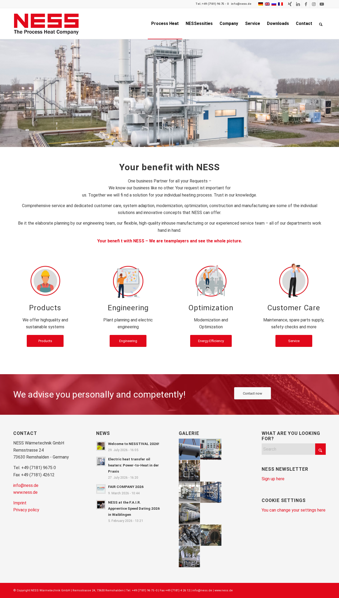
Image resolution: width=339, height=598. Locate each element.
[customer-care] (294, 280)
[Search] (321, 23)
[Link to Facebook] (306, 4)
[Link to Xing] (290, 4)
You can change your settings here (293, 510)
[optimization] (211, 280)
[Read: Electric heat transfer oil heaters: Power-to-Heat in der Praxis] (101, 461)
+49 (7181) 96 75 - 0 (215, 4)
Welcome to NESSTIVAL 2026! (133, 444)
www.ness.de (25, 492)
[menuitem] (165, 23)
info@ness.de (241, 4)
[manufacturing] (45, 280)
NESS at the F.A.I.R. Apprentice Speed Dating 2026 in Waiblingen (134, 508)
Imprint (19, 502)
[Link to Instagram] (314, 4)
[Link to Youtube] (322, 4)
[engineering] (128, 280)
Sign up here (273, 478)
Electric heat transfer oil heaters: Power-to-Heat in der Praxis (133, 465)
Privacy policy (26, 509)
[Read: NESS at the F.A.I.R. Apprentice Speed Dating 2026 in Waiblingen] (101, 504)
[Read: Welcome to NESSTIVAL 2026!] (101, 446)
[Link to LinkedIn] (298, 4)
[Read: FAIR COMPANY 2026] (101, 489)
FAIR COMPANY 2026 (126, 486)
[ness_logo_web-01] (49, 23)
